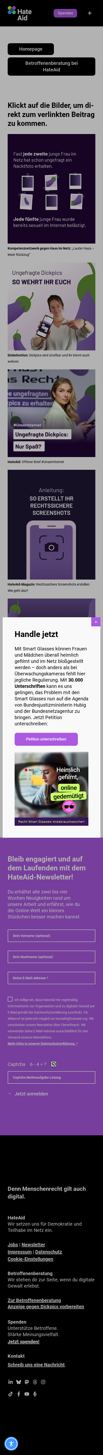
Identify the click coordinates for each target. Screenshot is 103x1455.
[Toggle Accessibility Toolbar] (11, 1443)
